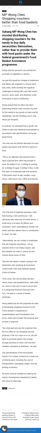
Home (4, 8)
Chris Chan (7, 26)
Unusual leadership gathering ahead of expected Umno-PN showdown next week (9, 416)
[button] (4, 429)
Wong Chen (12, 388)
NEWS (9, 8)
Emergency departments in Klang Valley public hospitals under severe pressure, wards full (30, 416)
